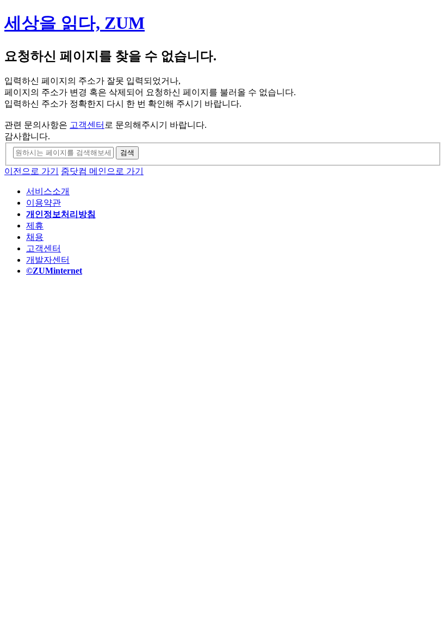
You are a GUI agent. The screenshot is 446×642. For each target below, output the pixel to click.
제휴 (35, 225)
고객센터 (87, 124)
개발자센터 (48, 259)
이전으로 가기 (31, 171)
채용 (35, 237)
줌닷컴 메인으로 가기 (102, 171)
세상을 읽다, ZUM (74, 23)
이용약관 (43, 202)
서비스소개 (48, 191)
